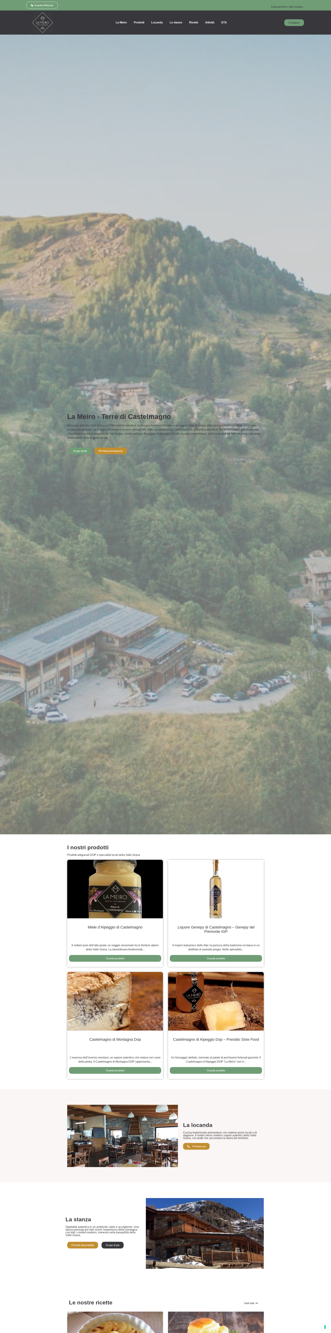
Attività (209, 22)
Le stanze (176, 22)
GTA (224, 22)
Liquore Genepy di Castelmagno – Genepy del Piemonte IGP (216, 929)
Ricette (193, 22)
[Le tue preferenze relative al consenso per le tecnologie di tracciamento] (325, 1327)
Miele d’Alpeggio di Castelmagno (115, 927)
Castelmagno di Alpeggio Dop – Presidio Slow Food (216, 1039)
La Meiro (121, 22)
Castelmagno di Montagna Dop (115, 1039)
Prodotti (139, 22)
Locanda (157, 22)
